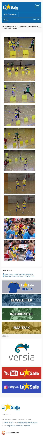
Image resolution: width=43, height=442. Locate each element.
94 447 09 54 (8, 422)
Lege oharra (11, 426)
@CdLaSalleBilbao (10, 14)
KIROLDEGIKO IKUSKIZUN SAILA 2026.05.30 (18, 274)
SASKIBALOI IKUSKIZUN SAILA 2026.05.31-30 (19, 276)
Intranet (6, 20)
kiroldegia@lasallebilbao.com (27, 422)
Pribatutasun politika (23, 426)
